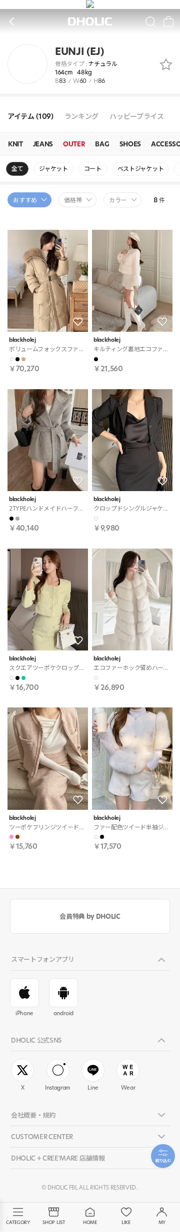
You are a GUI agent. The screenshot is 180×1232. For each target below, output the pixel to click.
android (64, 1013)
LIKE (126, 1222)
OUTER (74, 143)
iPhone (25, 1013)
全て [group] (17, 168)
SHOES (130, 143)
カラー (118, 200)
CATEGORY (18, 1222)
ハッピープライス (137, 116)
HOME (90, 1222)
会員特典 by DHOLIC (90, 916)
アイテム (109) (31, 116)
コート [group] (93, 168)
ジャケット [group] (53, 168)
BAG (102, 143)
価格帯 (73, 200)
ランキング (81, 116)
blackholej (22, 340)
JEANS (43, 143)
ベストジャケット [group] (141, 168)
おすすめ (25, 200)
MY (162, 1222)
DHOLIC (90, 21)
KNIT (15, 143)
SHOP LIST (53, 1222)
